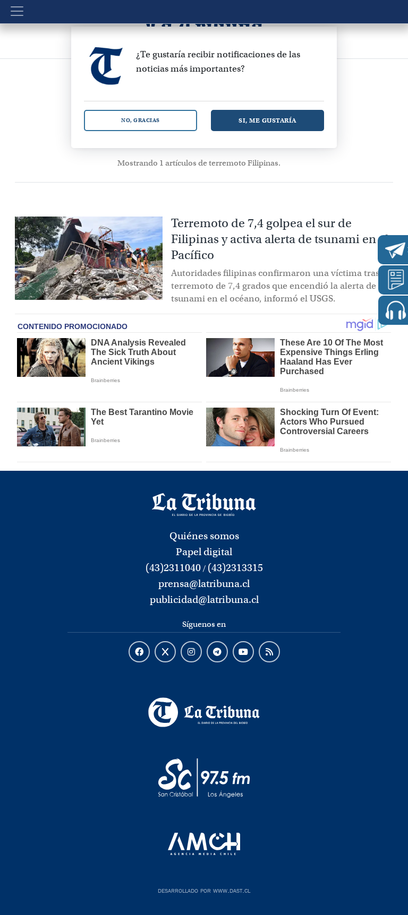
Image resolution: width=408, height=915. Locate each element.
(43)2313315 (235, 568)
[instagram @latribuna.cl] (191, 652)
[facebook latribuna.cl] (139, 652)
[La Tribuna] (204, 712)
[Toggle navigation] (17, 11)
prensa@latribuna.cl (204, 583)
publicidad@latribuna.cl (204, 599)
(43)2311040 (173, 568)
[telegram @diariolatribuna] (217, 652)
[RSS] (269, 652)
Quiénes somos (204, 536)
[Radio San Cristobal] (204, 778)
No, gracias (140, 120)
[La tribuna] (204, 503)
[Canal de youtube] (243, 652)
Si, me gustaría (267, 120)
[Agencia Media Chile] (204, 843)
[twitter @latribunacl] (165, 652)
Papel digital (204, 552)
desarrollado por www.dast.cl (204, 889)
